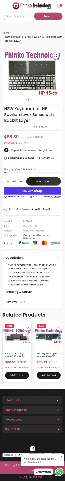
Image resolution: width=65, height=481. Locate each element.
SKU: (6, 225)
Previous (6, 354)
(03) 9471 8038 (32, 477)
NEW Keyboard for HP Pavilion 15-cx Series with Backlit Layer (29, 114)
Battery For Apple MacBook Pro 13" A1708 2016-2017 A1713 (47, 355)
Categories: (11, 235)
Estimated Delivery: (20, 209)
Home (6, 33)
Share (57, 196)
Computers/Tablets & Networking (36, 237)
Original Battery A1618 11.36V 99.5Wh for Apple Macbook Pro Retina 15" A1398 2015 (16, 355)
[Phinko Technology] (31, 6)
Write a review (40, 126)
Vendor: (8, 230)
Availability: (10, 221)
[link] (28, 328)
